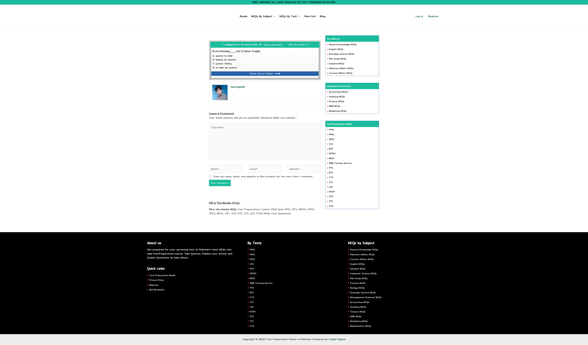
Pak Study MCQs (337, 58)
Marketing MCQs (338, 111)
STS (331, 201)
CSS (331, 144)
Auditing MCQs (337, 96)
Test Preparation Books (162, 275)
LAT (331, 187)
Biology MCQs (357, 288)
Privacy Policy (156, 280)
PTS (331, 168)
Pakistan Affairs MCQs (341, 68)
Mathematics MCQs (360, 326)
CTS (331, 177)
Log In (419, 16)
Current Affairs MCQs (340, 73)
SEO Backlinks (156, 289)
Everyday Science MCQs (341, 54)
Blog (322, 16)
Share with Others (273, 44)
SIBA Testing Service (340, 163)
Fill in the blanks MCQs (246, 44)
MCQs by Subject (261, 16)
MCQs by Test (288, 16)
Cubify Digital (337, 339)
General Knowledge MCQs (343, 44)
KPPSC (332, 153)
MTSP (332, 191)
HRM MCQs (334, 106)
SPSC (331, 139)
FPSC (331, 129)
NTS (331, 148)
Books (243, 16)
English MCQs (336, 49)
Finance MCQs (336, 101)
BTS (331, 172)
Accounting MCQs (338, 92)
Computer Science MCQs (363, 273)
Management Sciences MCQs (366, 297)
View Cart (310, 16)
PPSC (331, 134)
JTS (331, 182)
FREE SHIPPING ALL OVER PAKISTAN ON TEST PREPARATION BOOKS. (294, 2)
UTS (331, 206)
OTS (331, 196)
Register (433, 16)
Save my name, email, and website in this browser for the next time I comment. (263, 176)
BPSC (331, 158)
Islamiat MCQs (336, 63)
